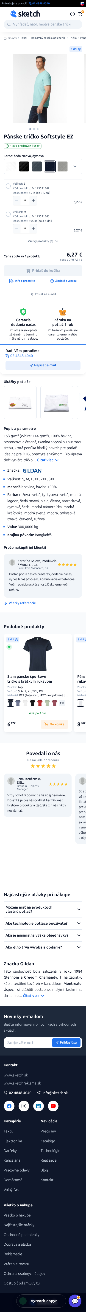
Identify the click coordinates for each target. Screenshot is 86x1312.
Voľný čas (11, 1190)
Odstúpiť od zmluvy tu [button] (22, 1283)
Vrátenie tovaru (16, 1264)
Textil (23, 38)
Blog (44, 1170)
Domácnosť (13, 1180)
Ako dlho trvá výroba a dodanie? (34, 947)
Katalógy (48, 1141)
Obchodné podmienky (21, 1235)
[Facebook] (9, 1106)
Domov (12, 38)
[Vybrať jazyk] (82, 3)
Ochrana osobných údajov (24, 1273)
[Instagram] (23, 1106)
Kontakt (47, 1180)
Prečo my (48, 1131)
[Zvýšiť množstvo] (33, 200)
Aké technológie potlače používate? (36, 923)
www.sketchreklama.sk (22, 1083)
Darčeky (10, 1151)
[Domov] (25, 14)
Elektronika (13, 1141)
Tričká (73, 38)
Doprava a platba (17, 1244)
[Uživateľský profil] (72, 14)
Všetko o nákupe (17, 1215)
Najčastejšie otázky (19, 1225)
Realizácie (49, 1160)
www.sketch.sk (16, 1075)
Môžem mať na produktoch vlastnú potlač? (29, 909)
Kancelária (12, 1160)
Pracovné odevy (17, 1170)
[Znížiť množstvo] (16, 200)
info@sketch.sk (55, 1093)
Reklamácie (13, 1254)
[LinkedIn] (38, 1106)
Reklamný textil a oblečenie (48, 38)
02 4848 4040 (20, 1093)
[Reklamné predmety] (6, 14)
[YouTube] (53, 1106)
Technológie (50, 1151)
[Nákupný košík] (80, 14)
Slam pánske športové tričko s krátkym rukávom (29, 679)
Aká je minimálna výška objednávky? (37, 935)
